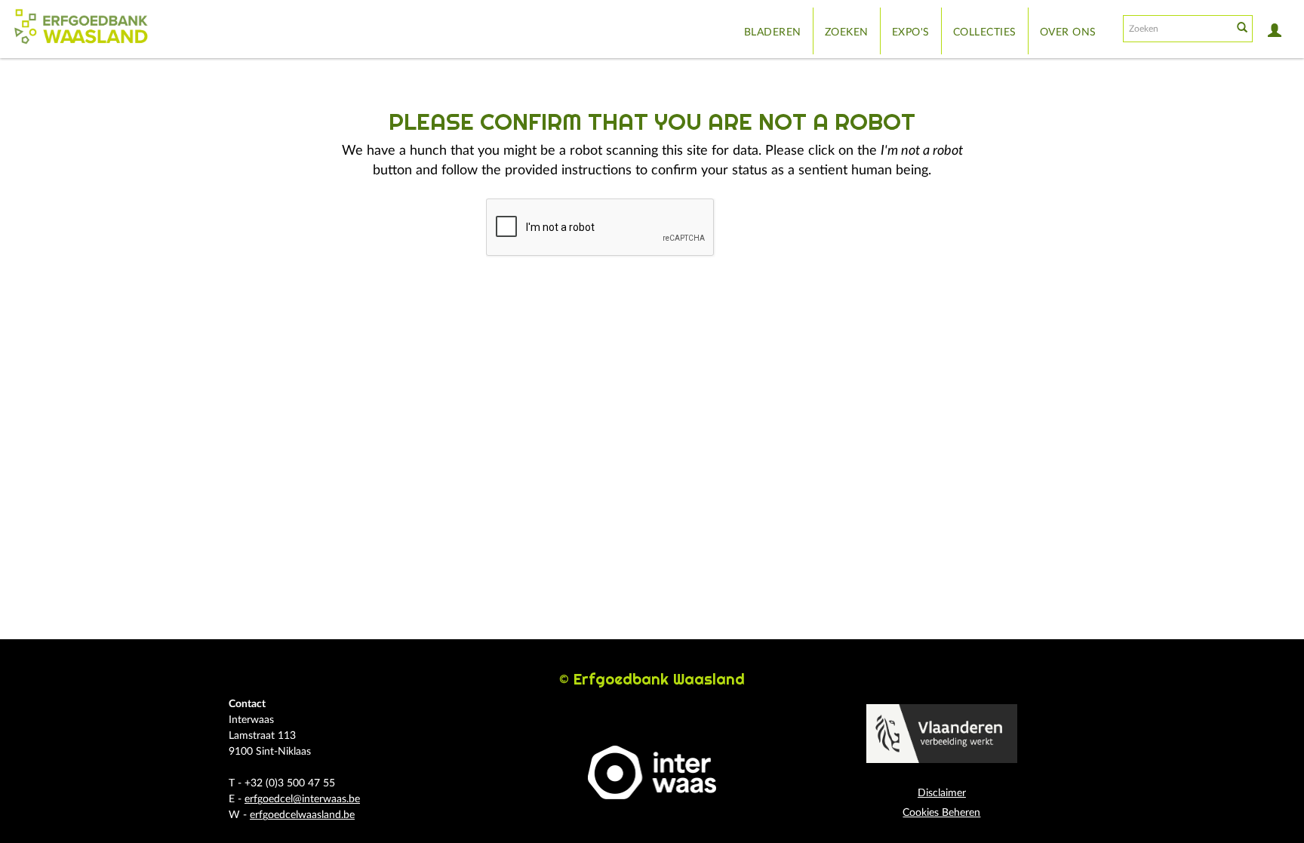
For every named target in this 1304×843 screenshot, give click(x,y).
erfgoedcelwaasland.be (302, 815)
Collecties (984, 32)
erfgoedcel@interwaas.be (302, 799)
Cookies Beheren (941, 813)
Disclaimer (942, 793)
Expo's (911, 32)
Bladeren (772, 32)
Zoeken (847, 32)
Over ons (1068, 32)
